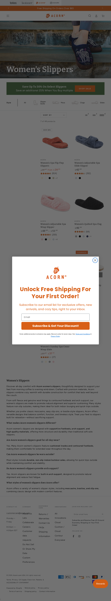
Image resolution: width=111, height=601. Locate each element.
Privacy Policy (55, 336)
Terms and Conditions (83, 334)
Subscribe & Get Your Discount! (55, 326)
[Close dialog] (95, 260)
